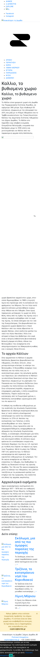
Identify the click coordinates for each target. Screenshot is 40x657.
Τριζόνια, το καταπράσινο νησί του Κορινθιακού (24, 574)
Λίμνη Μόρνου (25, 596)
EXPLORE (9, 6)
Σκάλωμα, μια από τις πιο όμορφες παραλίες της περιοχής (25, 545)
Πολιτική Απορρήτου (20, 637)
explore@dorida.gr (18, 629)
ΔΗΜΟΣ (9, 1)
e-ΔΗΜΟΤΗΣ (11, 4)
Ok (11, 655)
